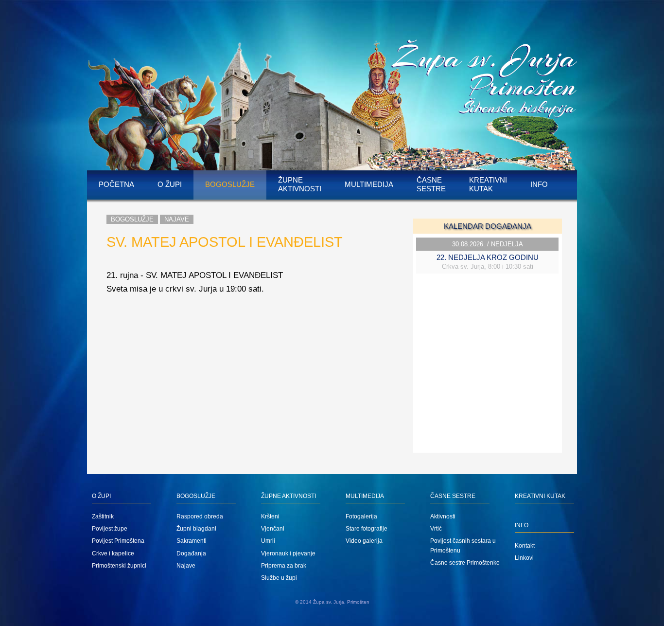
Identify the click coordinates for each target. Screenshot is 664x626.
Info (539, 184)
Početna (116, 184)
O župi (169, 184)
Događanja (191, 553)
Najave (176, 219)
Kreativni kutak (488, 184)
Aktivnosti (442, 516)
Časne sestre (431, 184)
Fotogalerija (361, 516)
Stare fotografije (366, 528)
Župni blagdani (196, 528)
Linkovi (524, 557)
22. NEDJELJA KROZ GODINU (488, 257)
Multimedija (369, 184)
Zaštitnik (103, 516)
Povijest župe (109, 528)
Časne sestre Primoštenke (465, 562)
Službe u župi (279, 577)
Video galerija (364, 540)
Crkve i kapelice (113, 553)
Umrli (268, 540)
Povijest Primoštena (118, 540)
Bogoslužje (230, 184)
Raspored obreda (199, 516)
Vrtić (436, 528)
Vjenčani (272, 528)
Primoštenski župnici (119, 565)
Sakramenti (191, 540)
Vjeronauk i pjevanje (288, 553)
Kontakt (525, 545)
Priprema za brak (283, 565)
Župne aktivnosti (299, 184)
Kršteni (270, 516)
